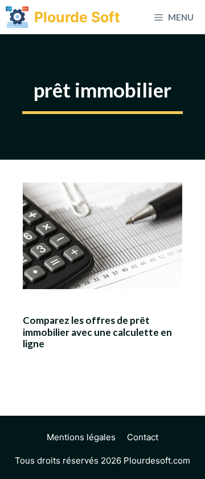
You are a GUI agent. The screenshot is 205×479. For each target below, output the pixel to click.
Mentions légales (81, 437)
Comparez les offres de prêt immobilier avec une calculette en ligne (97, 332)
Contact (142, 437)
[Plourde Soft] (17, 17)
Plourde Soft (77, 17)
